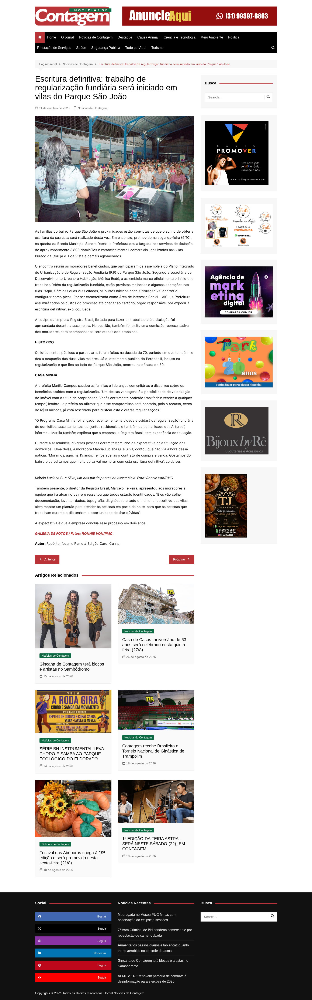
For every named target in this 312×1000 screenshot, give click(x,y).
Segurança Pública (105, 48)
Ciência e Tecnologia (179, 37)
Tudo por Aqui (135, 48)
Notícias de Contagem (95, 37)
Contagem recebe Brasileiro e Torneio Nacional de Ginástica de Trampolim (153, 751)
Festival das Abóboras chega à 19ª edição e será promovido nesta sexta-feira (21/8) (72, 857)
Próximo (179, 559)
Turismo (157, 48)
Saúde (81, 48)
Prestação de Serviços (54, 48)
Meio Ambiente (212, 37)
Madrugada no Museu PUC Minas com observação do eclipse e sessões (147, 917)
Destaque (125, 37)
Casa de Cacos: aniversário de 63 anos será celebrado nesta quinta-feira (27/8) (154, 644)
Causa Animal (148, 37)
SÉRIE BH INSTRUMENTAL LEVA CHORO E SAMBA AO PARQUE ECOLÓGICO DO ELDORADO (71, 753)
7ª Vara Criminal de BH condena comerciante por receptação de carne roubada (155, 932)
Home (51, 37)
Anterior (49, 559)
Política (233, 37)
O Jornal (67, 37)
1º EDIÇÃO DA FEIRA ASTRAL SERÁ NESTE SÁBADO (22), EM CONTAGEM (153, 843)
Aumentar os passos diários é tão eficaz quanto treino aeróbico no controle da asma (153, 948)
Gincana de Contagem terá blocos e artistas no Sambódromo (153, 963)
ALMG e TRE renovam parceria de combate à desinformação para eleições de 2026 (152, 978)
